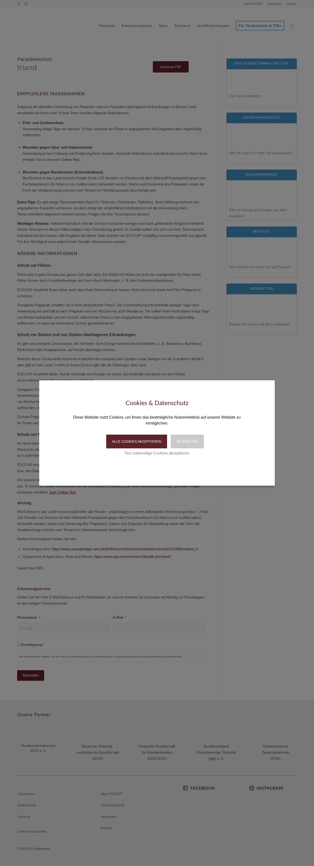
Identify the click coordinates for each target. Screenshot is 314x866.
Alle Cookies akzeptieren (136, 441)
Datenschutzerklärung (146, 468)
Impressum (177, 468)
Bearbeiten (187, 441)
